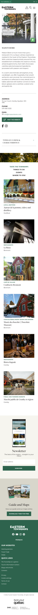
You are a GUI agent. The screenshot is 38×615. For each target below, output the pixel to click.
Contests (4, 570)
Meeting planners (7, 549)
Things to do (19, 170)
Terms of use (5, 581)
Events (19, 172)
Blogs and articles (7, 567)
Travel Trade (5, 552)
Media (3, 555)
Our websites (5, 1)
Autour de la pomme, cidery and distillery (17, 209)
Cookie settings (6, 578)
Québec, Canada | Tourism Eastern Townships (9, 8)
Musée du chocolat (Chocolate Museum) (17, 323)
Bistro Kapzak (10, 362)
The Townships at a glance (9, 562)
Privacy (3, 575)
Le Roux (7, 247)
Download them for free (19, 514)
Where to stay (19, 175)
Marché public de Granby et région (18, 399)
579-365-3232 (6, 108)
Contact (4, 584)
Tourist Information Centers (10, 565)
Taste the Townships (19, 167)
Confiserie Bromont (12, 284)
